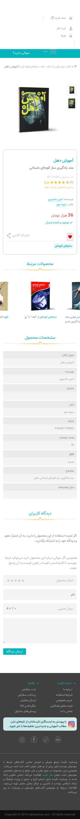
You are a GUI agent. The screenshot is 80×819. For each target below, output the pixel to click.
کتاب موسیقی (63, 66)
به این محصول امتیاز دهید (58, 187)
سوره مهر (61, 204)
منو (53, 51)
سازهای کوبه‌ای (63, 246)
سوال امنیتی (66, 608)
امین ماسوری (55, 199)
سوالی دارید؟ (21, 53)
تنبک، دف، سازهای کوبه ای (36, 66)
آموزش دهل (11, 66)
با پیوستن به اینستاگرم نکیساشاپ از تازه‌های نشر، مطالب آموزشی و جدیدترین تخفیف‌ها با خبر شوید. (37, 724)
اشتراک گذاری (21, 235)
